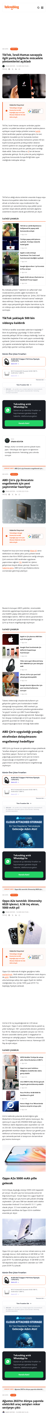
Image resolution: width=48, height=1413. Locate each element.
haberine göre (8, 568)
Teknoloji (14, 49)
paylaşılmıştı (7, 974)
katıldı (37, 131)
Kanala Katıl (24, 423)
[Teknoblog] (12, 7)
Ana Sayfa (5, 49)
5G (20, 562)
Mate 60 (33, 550)
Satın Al (14, 364)
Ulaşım (13, 1395)
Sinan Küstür (10, 66)
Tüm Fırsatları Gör (23, 385)
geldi (7, 977)
